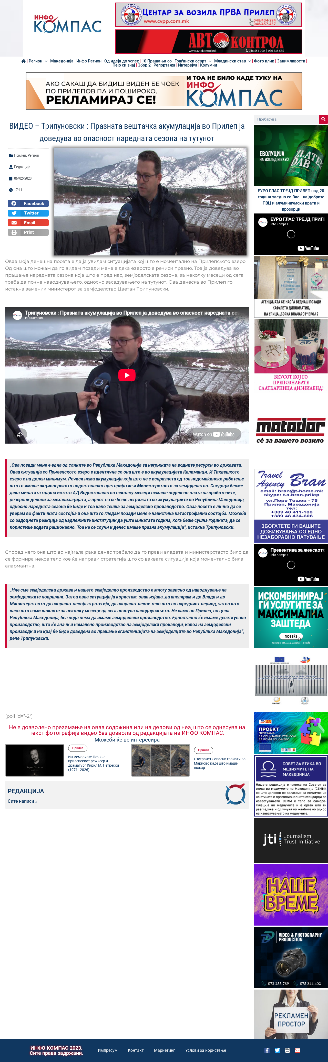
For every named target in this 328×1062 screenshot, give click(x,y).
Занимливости (291, 61)
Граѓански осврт (190, 61)
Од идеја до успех (121, 61)
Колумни (208, 65)
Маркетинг (164, 1050)
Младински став (230, 61)
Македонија (62, 61)
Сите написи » (22, 801)
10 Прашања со (157, 61)
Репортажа (164, 65)
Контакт (136, 1050)
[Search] (323, 119)
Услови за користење (205, 1050)
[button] (28, 203)
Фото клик (264, 61)
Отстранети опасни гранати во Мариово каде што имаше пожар (94, 763)
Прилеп (20, 155)
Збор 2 (144, 65)
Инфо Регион (88, 61)
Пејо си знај (123, 65)
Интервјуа (187, 65)
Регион (35, 61)
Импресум (108, 1050)
